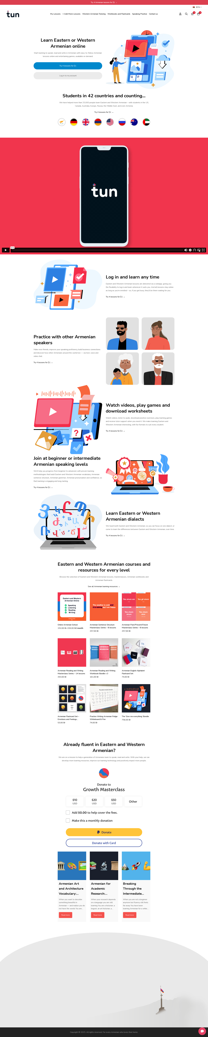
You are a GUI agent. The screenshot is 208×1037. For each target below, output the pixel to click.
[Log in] (180, 14)
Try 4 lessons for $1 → (104, 112)
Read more (65, 915)
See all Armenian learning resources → (104, 586)
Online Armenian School (68, 624)
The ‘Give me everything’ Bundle (135, 716)
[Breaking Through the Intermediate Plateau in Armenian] (136, 866)
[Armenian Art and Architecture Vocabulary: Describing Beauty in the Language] (72, 866)
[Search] (186, 14)
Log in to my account (68, 75)
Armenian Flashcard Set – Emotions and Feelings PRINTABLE (68, 719)
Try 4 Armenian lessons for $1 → (104, 2)
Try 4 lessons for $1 (67, 65)
